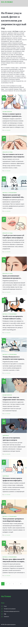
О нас (5, 606)
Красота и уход (7, 152)
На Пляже (7, 2)
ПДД (5, 614)
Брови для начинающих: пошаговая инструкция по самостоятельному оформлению (13, 277)
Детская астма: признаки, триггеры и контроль (11, 439)
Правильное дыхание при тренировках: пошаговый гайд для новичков (13, 196)
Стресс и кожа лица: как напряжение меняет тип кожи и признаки (13, 398)
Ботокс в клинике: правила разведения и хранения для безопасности (12, 115)
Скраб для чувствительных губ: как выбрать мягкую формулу (13, 236)
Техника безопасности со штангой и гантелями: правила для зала (13, 358)
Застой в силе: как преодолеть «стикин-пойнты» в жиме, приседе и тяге (13, 317)
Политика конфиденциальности (11, 611)
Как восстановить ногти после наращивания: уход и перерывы (13, 155)
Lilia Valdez (7, 130)
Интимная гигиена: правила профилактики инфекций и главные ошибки (12, 479)
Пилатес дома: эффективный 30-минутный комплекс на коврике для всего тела (14, 560)
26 (20, 583)
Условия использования (10, 608)
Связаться (6, 616)
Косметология (7, 111)
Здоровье (6, 435)
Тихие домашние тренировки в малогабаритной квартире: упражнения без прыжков (13, 520)
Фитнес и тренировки (10, 192)
